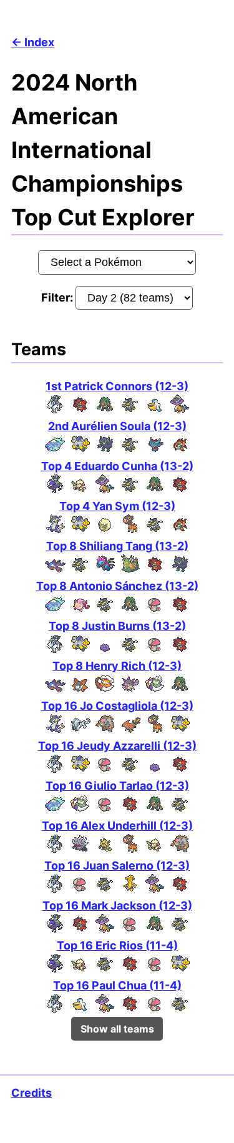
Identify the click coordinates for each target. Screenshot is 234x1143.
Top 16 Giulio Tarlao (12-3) (117, 785)
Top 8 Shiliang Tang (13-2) (117, 545)
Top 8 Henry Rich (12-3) (117, 665)
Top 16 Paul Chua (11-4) (117, 985)
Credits (31, 1092)
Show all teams (117, 1029)
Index (39, 42)
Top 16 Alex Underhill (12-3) (117, 825)
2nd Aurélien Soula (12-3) (117, 426)
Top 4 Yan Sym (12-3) (117, 506)
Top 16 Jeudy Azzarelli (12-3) (117, 745)
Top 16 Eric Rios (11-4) (117, 945)
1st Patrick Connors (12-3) (117, 386)
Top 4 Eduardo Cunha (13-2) (117, 466)
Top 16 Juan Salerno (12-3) (117, 865)
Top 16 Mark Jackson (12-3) (117, 905)
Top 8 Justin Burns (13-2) (117, 625)
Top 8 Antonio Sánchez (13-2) (117, 585)
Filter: (58, 297)
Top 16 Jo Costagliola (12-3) (117, 705)
